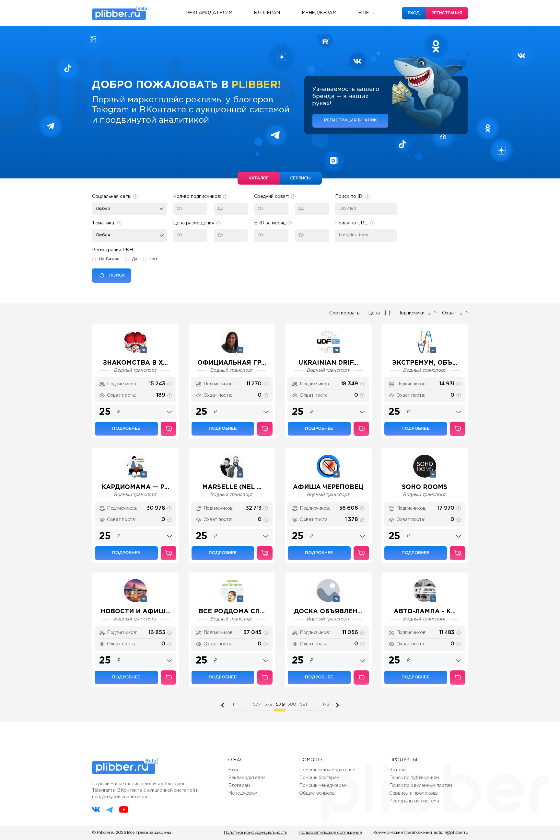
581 (303, 704)
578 (268, 704)
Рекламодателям (209, 13)
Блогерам (267, 13)
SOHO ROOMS (424, 487)
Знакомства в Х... (135, 363)
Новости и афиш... (135, 611)
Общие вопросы (317, 793)
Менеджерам (319, 13)
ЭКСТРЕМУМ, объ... (424, 363)
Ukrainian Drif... (328, 363)
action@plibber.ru (451, 832)
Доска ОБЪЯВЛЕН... (328, 611)
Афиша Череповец (328, 487)
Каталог (398, 770)
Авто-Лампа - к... (425, 611)
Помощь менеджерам (322, 786)
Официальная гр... (231, 363)
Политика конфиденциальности (255, 832)
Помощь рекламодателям (327, 770)
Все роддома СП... (232, 611)
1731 (327, 704)
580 (291, 704)
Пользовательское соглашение (330, 832)
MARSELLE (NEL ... (232, 487)
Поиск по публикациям (414, 778)
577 (257, 704)
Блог (233, 770)
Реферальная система (414, 801)
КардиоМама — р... (135, 487)
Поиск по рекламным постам (420, 786)
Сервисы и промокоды (413, 793)
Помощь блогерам (319, 778)
